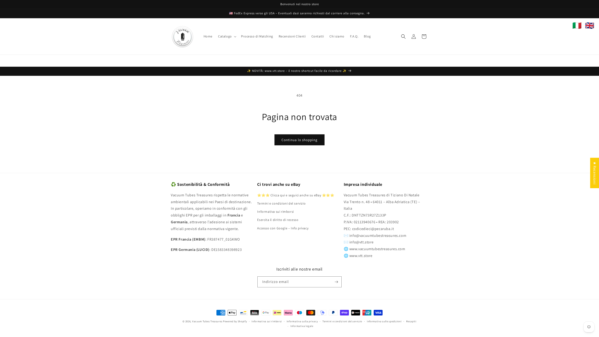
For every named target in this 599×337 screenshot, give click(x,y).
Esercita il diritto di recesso (277, 220)
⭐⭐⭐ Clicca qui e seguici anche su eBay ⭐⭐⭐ (295, 195)
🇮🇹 (577, 25)
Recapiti (411, 321)
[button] (226, 36)
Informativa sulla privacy (302, 321)
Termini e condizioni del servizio (281, 203)
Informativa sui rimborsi (275, 211)
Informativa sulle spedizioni (384, 321)
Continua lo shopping (299, 140)
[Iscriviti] (336, 281)
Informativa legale (301, 326)
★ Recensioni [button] (594, 172)
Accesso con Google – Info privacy (282, 228)
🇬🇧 (589, 25)
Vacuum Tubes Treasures (207, 321)
